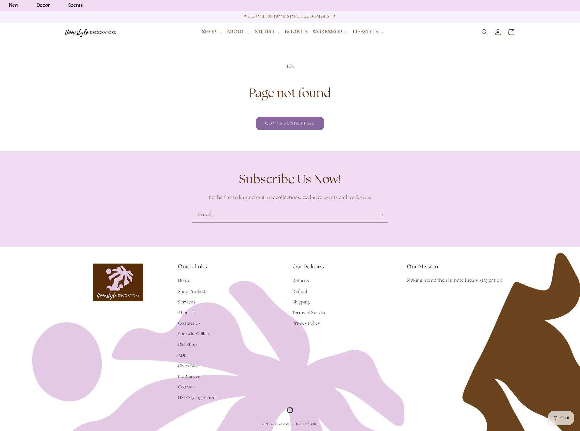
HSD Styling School (197, 398)
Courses (186, 387)
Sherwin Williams (195, 334)
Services (186, 302)
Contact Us (189, 323)
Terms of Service (309, 313)
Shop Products (193, 292)
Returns (300, 281)
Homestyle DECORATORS (296, 424)
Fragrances (189, 376)
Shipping (301, 302)
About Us (187, 313)
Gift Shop (187, 345)
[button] (212, 32)
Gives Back (189, 366)
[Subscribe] (381, 215)
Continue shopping (290, 123)
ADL (182, 355)
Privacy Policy (306, 323)
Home (184, 281)
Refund (299, 292)
